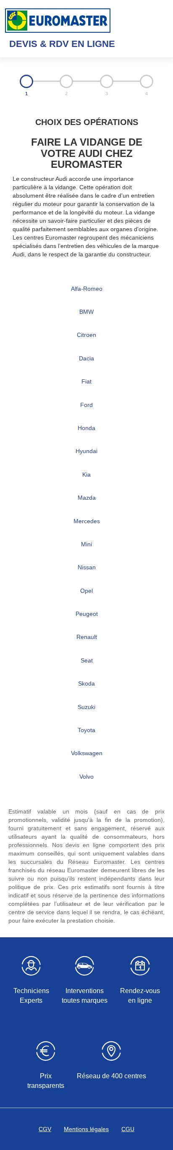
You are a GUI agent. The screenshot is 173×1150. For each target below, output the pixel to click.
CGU (127, 1129)
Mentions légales (86, 1129)
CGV (45, 1129)
